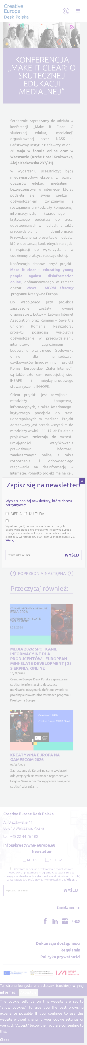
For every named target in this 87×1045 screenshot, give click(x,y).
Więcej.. (11, 540)
